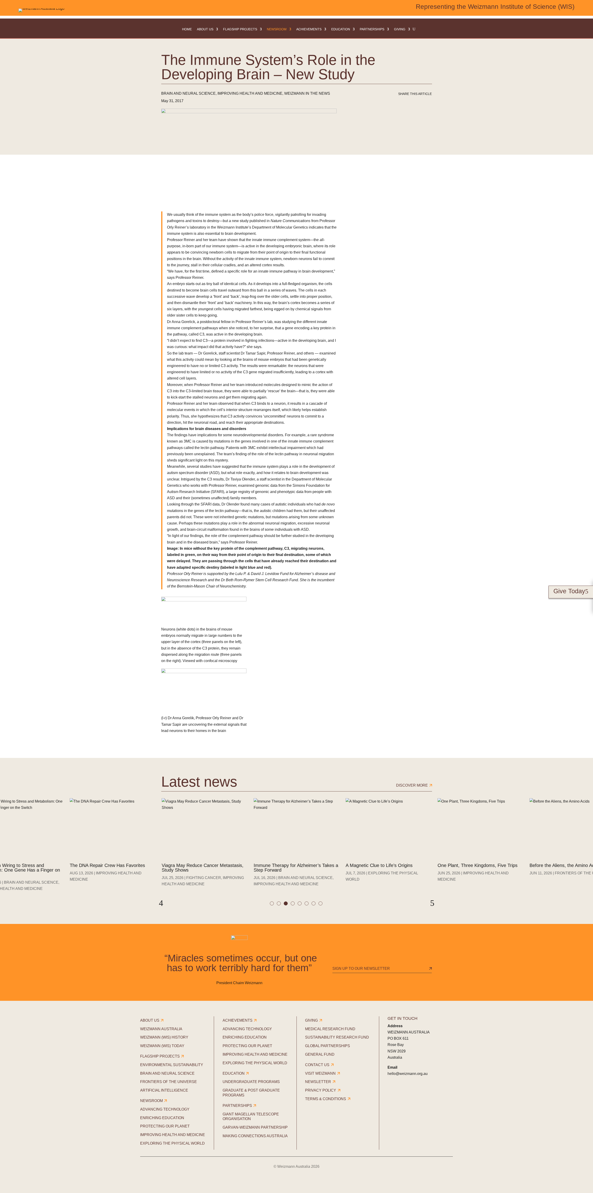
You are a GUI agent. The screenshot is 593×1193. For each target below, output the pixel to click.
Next (432, 903)
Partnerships (372, 29)
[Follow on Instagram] (404, 1092)
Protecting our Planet (165, 1126)
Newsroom (277, 29)
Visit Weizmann (320, 1073)
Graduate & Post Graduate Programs (251, 1092)
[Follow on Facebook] (391, 1092)
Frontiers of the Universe (168, 1082)
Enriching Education (162, 1118)
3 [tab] (286, 904)
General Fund (319, 1054)
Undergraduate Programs (251, 1082)
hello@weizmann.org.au (408, 1074)
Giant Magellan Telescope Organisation (251, 1116)
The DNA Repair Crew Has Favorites (107, 865)
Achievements (309, 29)
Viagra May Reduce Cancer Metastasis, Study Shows (202, 868)
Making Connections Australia (255, 1136)
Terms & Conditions (325, 1099)
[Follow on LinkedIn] (417, 1092)
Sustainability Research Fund (337, 1037)
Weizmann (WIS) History (164, 1037)
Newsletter (318, 1082)
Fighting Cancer (203, 878)
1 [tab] (272, 904)
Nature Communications (290, 221)
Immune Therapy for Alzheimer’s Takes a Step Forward (296, 868)
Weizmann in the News (307, 93)
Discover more (412, 785)
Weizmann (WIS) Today (162, 1046)
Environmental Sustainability (171, 1065)
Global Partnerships (327, 1046)
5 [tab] (300, 904)
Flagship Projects (240, 29)
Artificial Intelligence (164, 1090)
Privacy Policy (320, 1090)
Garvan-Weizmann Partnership (255, 1127)
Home (187, 29)
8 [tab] (321, 904)
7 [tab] (314, 904)
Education (340, 29)
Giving (399, 29)
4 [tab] (293, 904)
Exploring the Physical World (172, 1143)
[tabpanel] (205, 845)
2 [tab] (279, 904)
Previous (161, 903)
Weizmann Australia (161, 1029)
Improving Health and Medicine (250, 93)
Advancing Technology (164, 1109)
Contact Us (317, 1065)
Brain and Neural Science (188, 93)
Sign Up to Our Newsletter (361, 968)
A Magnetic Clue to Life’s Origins (379, 865)
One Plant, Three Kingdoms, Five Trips (477, 865)
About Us (205, 29)
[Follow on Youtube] (430, 1092)
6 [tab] (307, 904)
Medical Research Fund (330, 1029)
